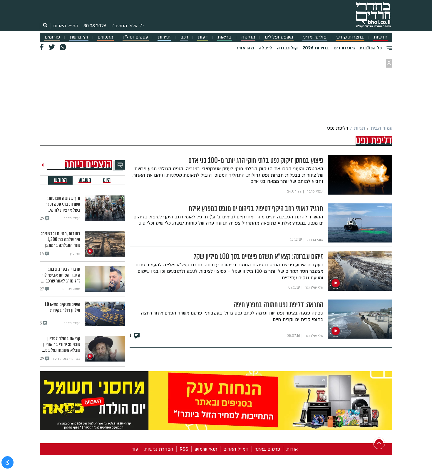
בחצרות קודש (350, 37)
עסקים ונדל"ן (135, 37)
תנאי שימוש (206, 449)
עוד (134, 449)
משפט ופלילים (279, 37)
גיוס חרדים (344, 48)
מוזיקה (248, 37)
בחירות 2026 (315, 48)
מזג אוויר (245, 48)
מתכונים (105, 37)
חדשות (380, 37)
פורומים (52, 37)
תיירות (164, 37)
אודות (292, 449)
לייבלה (265, 48)
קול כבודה (287, 48)
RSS (184, 449)
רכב (184, 37)
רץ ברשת (79, 37)
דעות (203, 37)
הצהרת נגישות (158, 449)
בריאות (224, 37)
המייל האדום (65, 26)
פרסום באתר (267, 449)
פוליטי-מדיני (314, 37)
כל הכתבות (370, 48)
